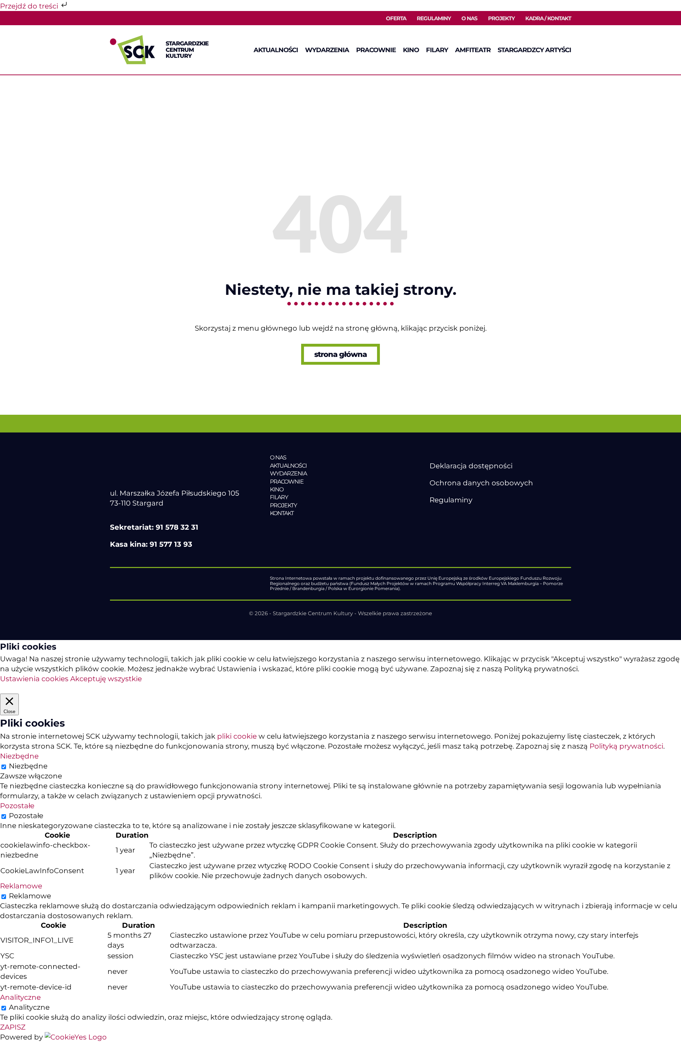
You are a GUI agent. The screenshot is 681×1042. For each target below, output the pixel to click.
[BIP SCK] (444, 529)
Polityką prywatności (626, 746)
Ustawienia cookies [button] (34, 678)
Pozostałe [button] (17, 805)
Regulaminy (451, 500)
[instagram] (463, 517)
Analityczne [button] (20, 997)
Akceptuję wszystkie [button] (106, 678)
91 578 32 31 (177, 527)
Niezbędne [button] (19, 756)
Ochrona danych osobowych (481, 483)
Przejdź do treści (30, 6)
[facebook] (433, 517)
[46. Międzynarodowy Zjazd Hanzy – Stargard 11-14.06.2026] (318, 528)
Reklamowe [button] (21, 886)
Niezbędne (28, 766)
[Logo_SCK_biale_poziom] (173, 457)
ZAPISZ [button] (13, 1027)
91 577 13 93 (171, 544)
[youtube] (448, 517)
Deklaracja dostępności (471, 466)
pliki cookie (237, 736)
